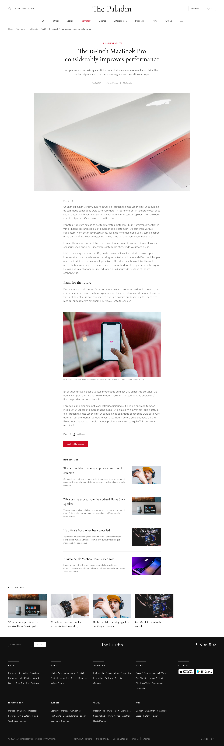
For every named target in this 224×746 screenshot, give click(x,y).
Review (155, 715)
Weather (126, 715)
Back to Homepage (75, 444)
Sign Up (209, 8)
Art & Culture (24, 715)
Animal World (159, 673)
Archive (168, 20)
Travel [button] (154, 20)
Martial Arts (56, 673)
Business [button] (139, 20)
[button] (9, 8)
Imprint (135, 738)
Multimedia (127, 83)
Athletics (64, 678)
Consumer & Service (60, 721)
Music (35, 715)
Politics (12, 665)
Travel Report (113, 710)
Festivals (12, 715)
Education (34, 673)
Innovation (98, 678)
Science (139, 665)
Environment (157, 683)
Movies (11, 710)
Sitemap (146, 738)
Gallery (146, 715)
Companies (75, 710)
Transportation (112, 673)
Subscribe (195, 8)
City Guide (126, 710)
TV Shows (21, 710)
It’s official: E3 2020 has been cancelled (86, 530)
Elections (35, 683)
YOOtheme (50, 738)
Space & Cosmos (143, 673)
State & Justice (22, 683)
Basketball (83, 678)
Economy (12, 678)
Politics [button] (55, 20)
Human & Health (156, 678)
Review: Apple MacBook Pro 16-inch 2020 (88, 559)
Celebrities (13, 721)
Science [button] (102, 20)
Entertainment (15, 703)
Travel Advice (114, 715)
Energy (83, 715)
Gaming (97, 683)
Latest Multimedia (17, 588)
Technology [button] (85, 20)
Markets (64, 710)
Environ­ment (14, 673)
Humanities (141, 688)
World (36, 678)
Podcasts (32, 710)
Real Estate (56, 715)
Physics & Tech (143, 683)
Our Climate (141, 678)
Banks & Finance (70, 715)
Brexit (11, 683)
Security (118, 678)
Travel (96, 703)
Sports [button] (69, 20)
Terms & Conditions (83, 738)
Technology (99, 665)
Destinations (99, 710)
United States (25, 678)
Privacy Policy (102, 738)
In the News (162, 710)
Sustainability (99, 715)
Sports (54, 665)
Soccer (73, 678)
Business (55, 703)
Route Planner (99, 721)
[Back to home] (112, 8)
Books (23, 721)
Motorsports (69, 673)
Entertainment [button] (120, 20)
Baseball (81, 673)
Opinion (139, 710)
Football (54, 678)
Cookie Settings (120, 738)
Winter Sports (57, 683)
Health (25, 673)
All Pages (81, 434)
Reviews (109, 678)
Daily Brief (150, 710)
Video (138, 715)
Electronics (126, 673)
